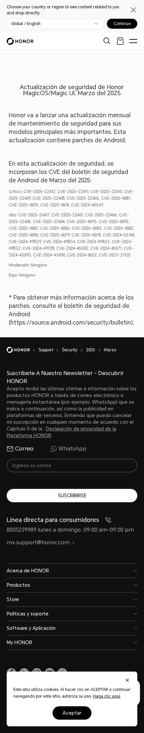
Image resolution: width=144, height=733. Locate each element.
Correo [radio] (24, 448)
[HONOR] (23, 350)
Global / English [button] (26, 23)
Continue (122, 23)
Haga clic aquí (106, 696)
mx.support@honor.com (38, 542)
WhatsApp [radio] (72, 448)
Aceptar (72, 713)
